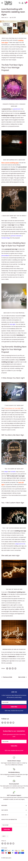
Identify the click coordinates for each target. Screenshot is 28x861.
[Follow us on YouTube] (13, 722)
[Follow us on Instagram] (8, 722)
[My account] (22, 3)
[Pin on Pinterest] (10, 668)
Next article (21, 677)
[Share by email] (15, 668)
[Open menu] (2, 2)
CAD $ (3, 836)
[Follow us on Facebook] (2, 722)
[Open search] (19, 3)
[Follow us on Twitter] (5, 722)
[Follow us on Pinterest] (11, 722)
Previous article (7, 677)
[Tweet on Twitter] (13, 668)
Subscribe (14, 707)
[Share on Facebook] (7, 668)
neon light (18, 408)
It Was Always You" (9, 408)
